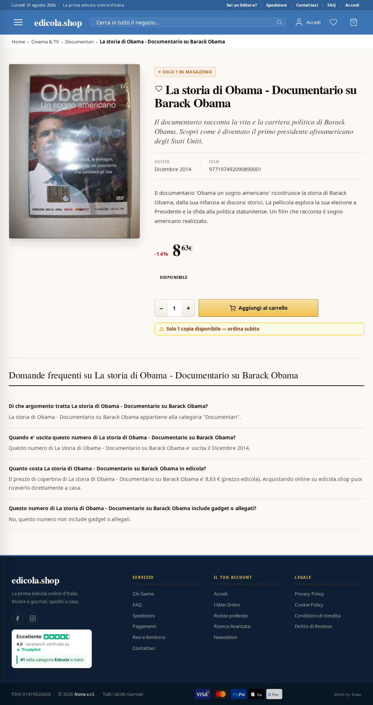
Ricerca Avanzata (232, 626)
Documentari (79, 41)
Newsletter (225, 637)
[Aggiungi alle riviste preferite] (158, 88)
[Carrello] (353, 22)
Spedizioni (276, 5)
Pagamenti (144, 626)
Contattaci (307, 5)
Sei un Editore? (242, 5)
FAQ (331, 5)
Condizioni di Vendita (318, 615)
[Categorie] (18, 22)
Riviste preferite (231, 615)
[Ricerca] (279, 22)
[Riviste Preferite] (333, 22)
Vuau (356, 694)
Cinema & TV (45, 41)
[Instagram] (33, 618)
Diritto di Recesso (313, 626)
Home (18, 41)
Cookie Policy (309, 604)
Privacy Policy (309, 593)
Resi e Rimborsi (149, 637)
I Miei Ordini (227, 604)
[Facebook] (17, 618)
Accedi (352, 5)
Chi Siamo (143, 593)
